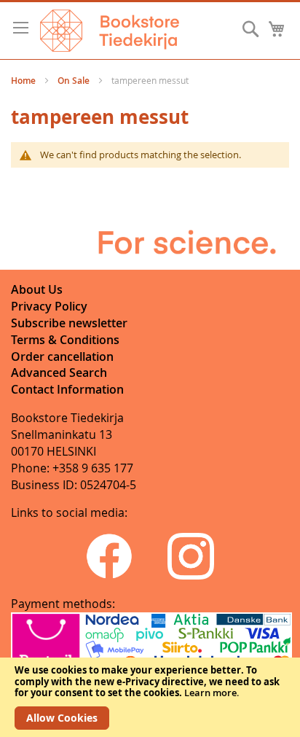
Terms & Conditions (65, 340)
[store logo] (109, 30)
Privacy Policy (49, 306)
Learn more (210, 692)
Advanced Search (59, 372)
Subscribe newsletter (69, 323)
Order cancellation (62, 356)
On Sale (75, 80)
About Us (37, 289)
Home (24, 80)
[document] (150, 697)
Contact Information (67, 389)
